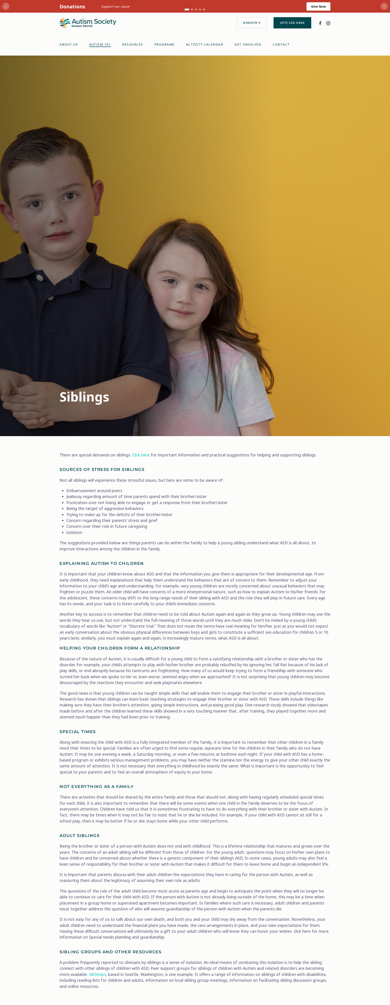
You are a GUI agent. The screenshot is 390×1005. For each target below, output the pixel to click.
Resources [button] (132, 44)
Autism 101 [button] (100, 44)
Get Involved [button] (247, 44)
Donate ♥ (251, 22)
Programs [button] (164, 44)
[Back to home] (88, 23)
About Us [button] (69, 44)
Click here (141, 455)
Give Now (318, 6)
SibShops (97, 974)
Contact (281, 44)
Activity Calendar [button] (204, 44)
